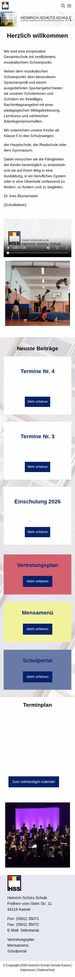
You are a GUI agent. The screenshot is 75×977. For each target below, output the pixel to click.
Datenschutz (46, 970)
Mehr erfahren (38, 401)
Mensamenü (37, 613)
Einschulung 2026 (37, 502)
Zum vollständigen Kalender (33, 782)
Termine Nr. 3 (38, 436)
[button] (63, 6)
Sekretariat (29, 930)
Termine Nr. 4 (38, 371)
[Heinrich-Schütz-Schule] (5, 6)
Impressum (27, 970)
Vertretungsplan (37, 565)
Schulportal (37, 660)
